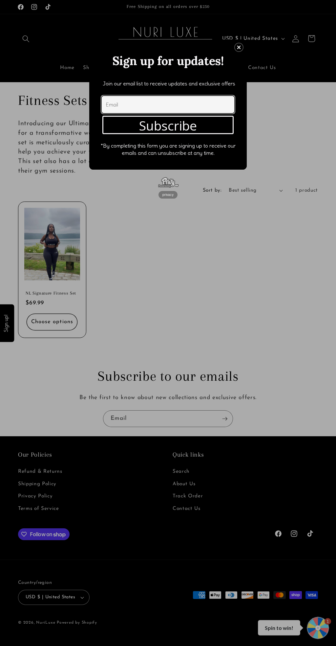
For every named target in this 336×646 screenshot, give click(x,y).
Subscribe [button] (168, 125)
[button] (239, 47)
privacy (168, 194)
